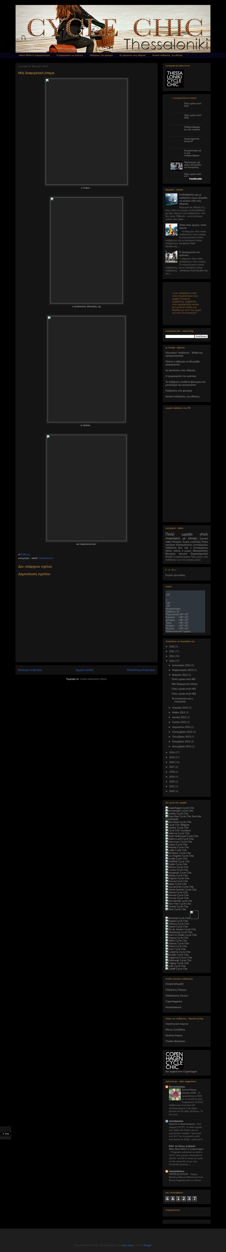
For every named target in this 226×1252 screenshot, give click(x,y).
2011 (172, 651)
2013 (172, 660)
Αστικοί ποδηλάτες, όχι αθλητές (167, 55)
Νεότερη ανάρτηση (30, 670)
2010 (172, 646)
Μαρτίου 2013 (180, 674)
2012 (172, 656)
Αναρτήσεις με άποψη (181, 538)
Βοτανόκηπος (177, 1086)
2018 (172, 771)
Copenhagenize (173, 1001)
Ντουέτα (176, 541)
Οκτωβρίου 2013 (181, 736)
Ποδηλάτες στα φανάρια (101, 55)
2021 (172, 786)
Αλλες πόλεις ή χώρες (178, 550)
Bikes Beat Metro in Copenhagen (186, 1149)
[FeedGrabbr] (186, 179)
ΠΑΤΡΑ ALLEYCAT (179, 1174)
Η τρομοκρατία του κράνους (70, 55)
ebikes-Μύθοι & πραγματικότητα (34, 55)
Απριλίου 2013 (180, 707)
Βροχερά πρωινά (176, 553)
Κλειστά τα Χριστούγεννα (182, 1124)
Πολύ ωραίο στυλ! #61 (184, 688)
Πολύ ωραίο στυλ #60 (183, 679)
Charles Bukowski (175, 1041)
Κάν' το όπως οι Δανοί (182, 1146)
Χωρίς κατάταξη (191, 541)
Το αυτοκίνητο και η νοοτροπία (182, 700)
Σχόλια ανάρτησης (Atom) (93, 679)
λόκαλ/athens (176, 1171)
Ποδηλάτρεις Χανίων (176, 995)
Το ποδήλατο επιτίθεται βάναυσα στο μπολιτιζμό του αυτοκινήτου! (185, 383)
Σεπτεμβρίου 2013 (182, 731)
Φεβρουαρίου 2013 (183, 670)
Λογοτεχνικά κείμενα (176, 1023)
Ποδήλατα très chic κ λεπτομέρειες (186, 547)
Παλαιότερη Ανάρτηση (141, 670)
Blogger (148, 1245)
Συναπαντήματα (181, 557)
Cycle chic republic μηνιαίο (189, 560)
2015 (172, 757)
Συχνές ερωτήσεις (175, 575)
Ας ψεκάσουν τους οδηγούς (132, 55)
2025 (172, 791)
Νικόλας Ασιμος (173, 1035)
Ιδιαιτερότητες (46, 558)
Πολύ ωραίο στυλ (186, 534)
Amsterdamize (173, 1007)
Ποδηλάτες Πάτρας (175, 989)
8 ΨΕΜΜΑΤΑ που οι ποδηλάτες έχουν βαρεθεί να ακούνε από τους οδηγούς (193, 199)
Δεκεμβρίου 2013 (182, 746)
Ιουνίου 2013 (179, 717)
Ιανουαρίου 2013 (181, 665)
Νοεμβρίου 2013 (181, 741)
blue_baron (128, 1245)
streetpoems (176, 1121)
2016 (172, 762)
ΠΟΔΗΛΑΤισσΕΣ (174, 984)
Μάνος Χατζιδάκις (175, 1029)
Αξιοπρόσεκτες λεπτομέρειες (192, 544)
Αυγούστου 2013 (181, 727)
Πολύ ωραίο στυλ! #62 (184, 693)
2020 (172, 781)
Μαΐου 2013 (179, 712)
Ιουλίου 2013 (179, 722)
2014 (172, 752)
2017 (172, 767)
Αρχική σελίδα (84, 670)
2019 (172, 776)
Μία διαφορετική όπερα (184, 684)
